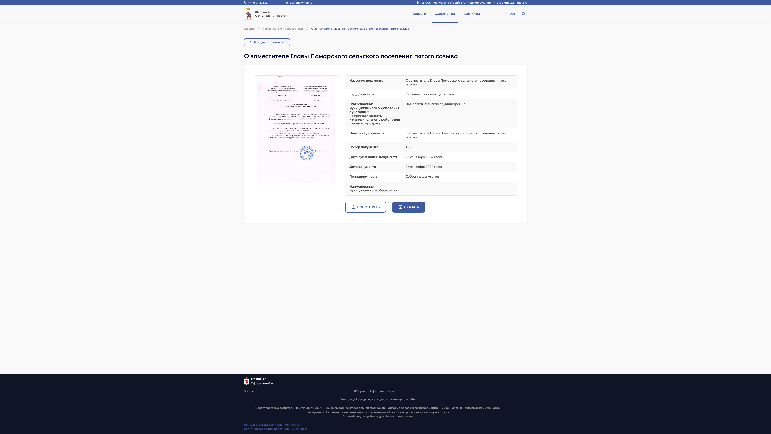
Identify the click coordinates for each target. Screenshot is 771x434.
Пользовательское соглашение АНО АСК (272, 424)
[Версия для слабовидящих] (512, 14)
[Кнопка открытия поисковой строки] (523, 14)
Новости (419, 14)
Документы (445, 14)
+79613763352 (258, 2)
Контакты (472, 14)
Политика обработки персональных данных (275, 429)
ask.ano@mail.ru (301, 2)
